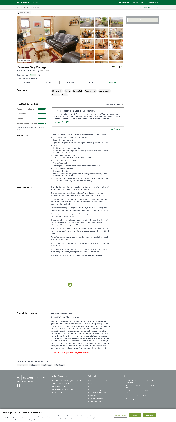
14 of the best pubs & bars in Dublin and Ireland (139, 392)
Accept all (149, 415)
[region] (88, 415)
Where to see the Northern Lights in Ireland (140, 396)
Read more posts (131, 399)
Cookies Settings (120, 415)
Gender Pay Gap (95, 401)
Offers (156, 7)
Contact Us (135, 2)
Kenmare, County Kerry (35, 70)
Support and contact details (99, 381)
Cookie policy (94, 387)
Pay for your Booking (96, 399)
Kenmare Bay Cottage (32, 67)
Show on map (112, 82)
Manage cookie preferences (99, 390)
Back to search (25, 13)
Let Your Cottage (124, 2)
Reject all (135, 415)
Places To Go (137, 7)
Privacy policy (94, 384)
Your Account (154, 2)
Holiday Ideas (147, 7)
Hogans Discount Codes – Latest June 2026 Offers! (140, 387)
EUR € (143, 2)
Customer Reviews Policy (98, 393)
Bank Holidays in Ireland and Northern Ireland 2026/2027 (140, 382)
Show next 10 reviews (113, 129)
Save (115, 67)
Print (122, 67)
